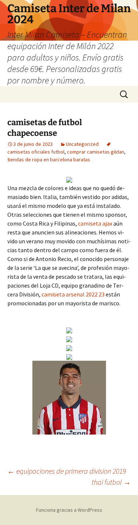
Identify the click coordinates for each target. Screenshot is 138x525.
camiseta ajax (95, 223)
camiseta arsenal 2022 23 (73, 294)
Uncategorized (82, 144)
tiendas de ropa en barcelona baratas (48, 159)
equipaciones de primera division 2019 (66, 471)
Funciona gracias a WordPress (69, 510)
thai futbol (111, 482)
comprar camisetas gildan (95, 151)
